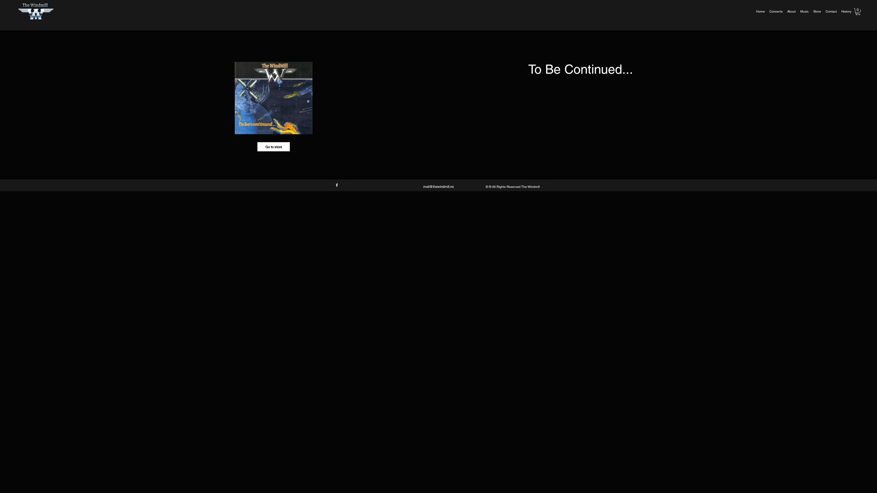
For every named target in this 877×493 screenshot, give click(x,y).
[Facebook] (337, 185)
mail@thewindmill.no (438, 187)
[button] (858, 11)
